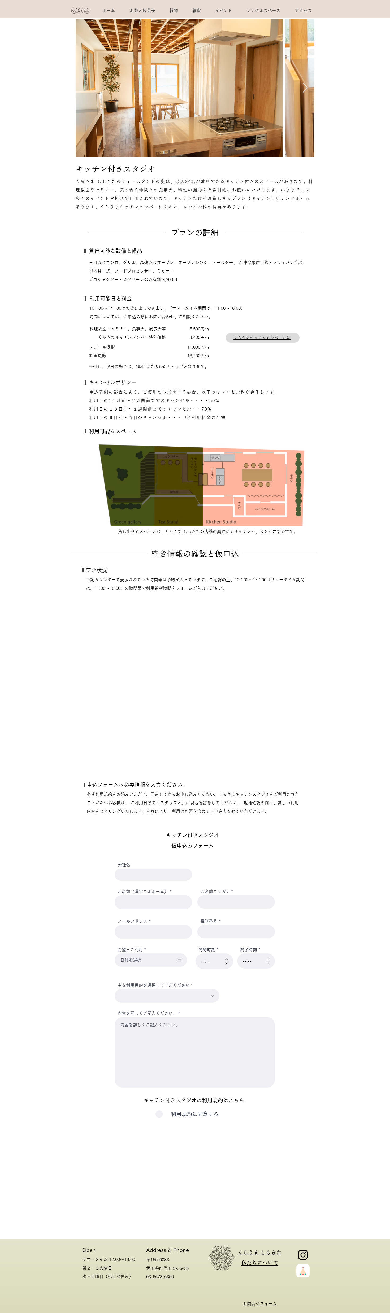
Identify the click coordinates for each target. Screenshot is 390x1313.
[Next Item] (305, 88)
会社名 (124, 865)
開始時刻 (206, 950)
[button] (263, 11)
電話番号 (208, 921)
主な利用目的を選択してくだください (154, 985)
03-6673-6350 (160, 1277)
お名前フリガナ (215, 891)
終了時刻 (248, 950)
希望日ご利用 (133, 950)
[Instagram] (303, 1255)
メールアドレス (132, 921)
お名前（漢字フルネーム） (143, 891)
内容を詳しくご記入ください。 (147, 1013)
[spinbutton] (210, 961)
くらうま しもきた (260, 1252)
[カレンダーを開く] (179, 960)
